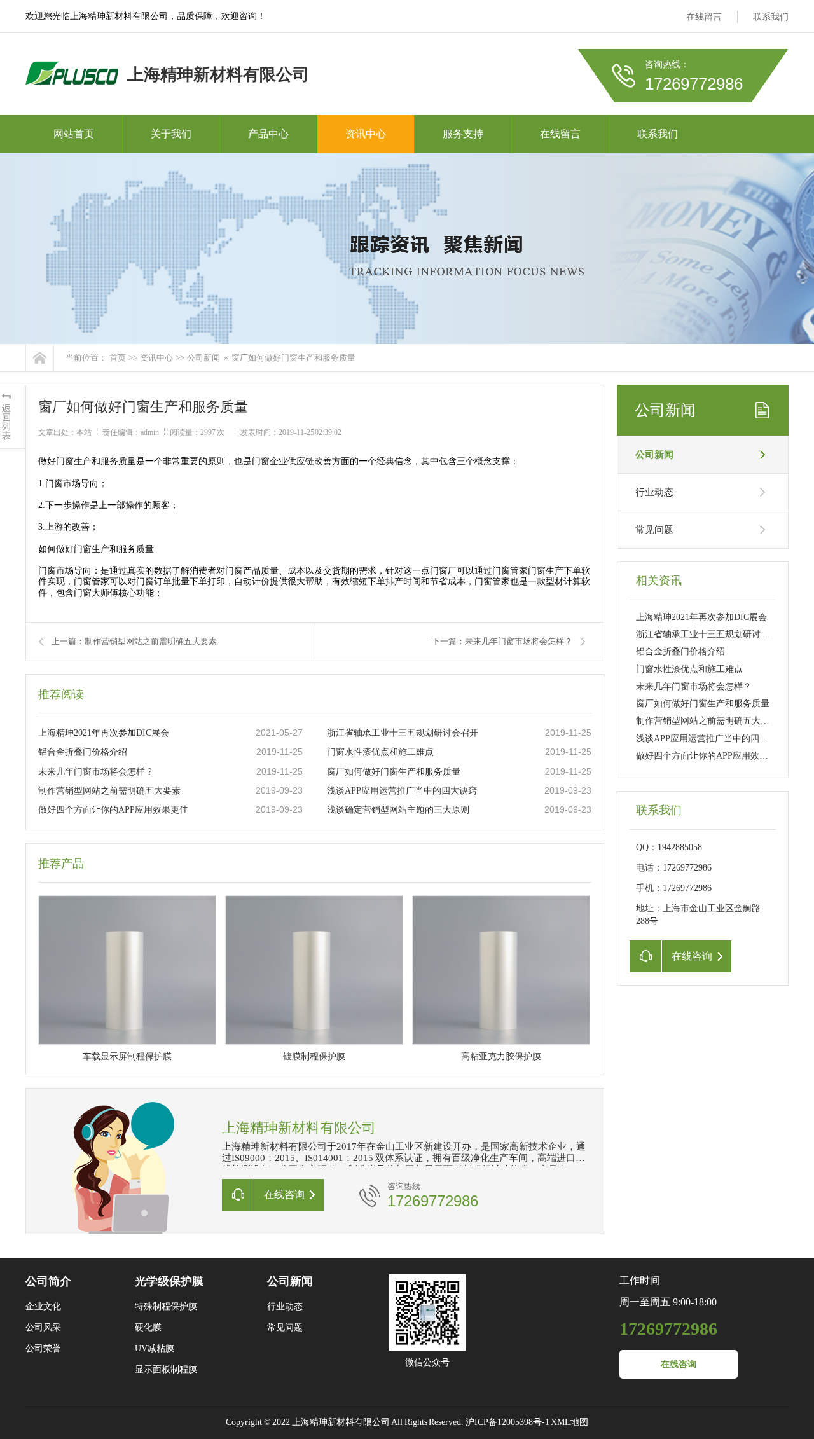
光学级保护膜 (169, 1281)
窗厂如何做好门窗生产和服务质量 (393, 771)
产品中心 (268, 133)
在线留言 (704, 17)
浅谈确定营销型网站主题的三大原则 (398, 810)
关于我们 (171, 133)
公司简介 (48, 1281)
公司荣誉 (43, 1348)
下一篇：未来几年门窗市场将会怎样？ (502, 641)
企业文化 (43, 1306)
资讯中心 (365, 133)
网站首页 (73, 133)
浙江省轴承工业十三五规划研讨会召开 (402, 733)
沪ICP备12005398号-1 (507, 1422)
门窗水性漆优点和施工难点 (380, 752)
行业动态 (654, 492)
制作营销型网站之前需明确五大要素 (109, 790)
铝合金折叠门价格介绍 (82, 752)
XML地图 (569, 1422)
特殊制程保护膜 (166, 1306)
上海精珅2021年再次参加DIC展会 (103, 733)
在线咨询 (678, 1364)
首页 (117, 357)
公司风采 (43, 1327)
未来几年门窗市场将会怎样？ (96, 771)
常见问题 (654, 530)
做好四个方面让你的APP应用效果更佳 (113, 810)
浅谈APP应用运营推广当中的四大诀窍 (402, 790)
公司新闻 (203, 357)
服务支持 (463, 133)
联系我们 (771, 17)
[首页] (39, 357)
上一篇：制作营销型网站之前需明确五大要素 (134, 641)
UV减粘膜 (154, 1348)
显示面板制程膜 (166, 1369)
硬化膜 (148, 1327)
